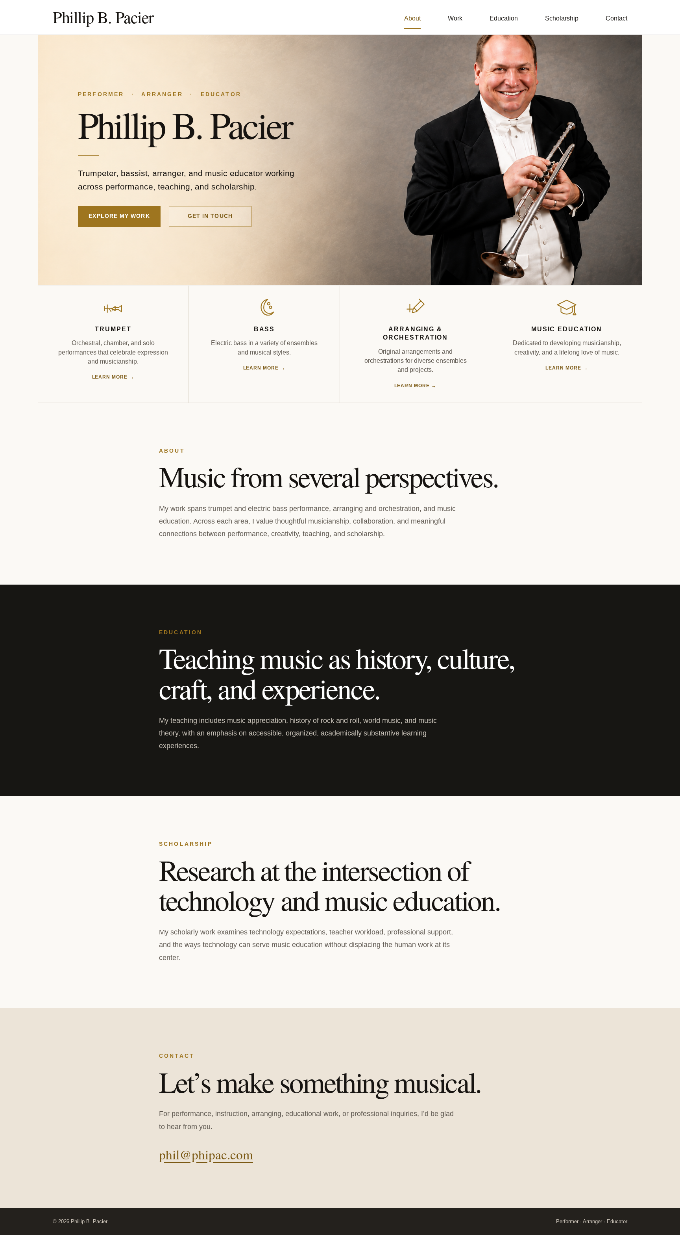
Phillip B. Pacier (103, 17)
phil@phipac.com (206, 1154)
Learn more (113, 377)
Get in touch (210, 216)
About (412, 18)
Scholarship (561, 18)
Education (504, 18)
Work (455, 18)
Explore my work (119, 216)
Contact (616, 18)
